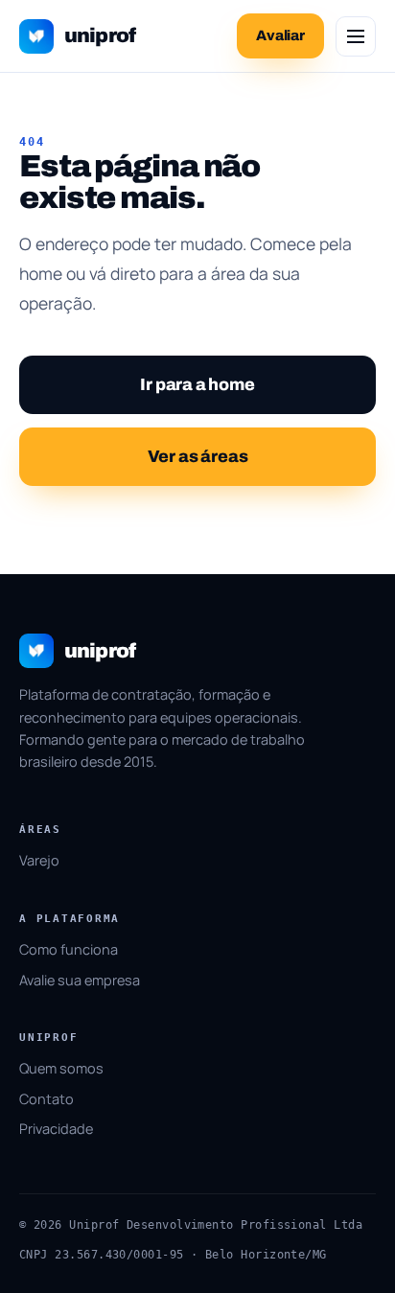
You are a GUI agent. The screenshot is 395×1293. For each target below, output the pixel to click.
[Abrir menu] (356, 36)
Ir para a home (197, 385)
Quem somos (61, 1068)
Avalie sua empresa (79, 980)
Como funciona (68, 949)
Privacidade (56, 1129)
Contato (46, 1099)
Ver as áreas (198, 457)
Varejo (39, 860)
